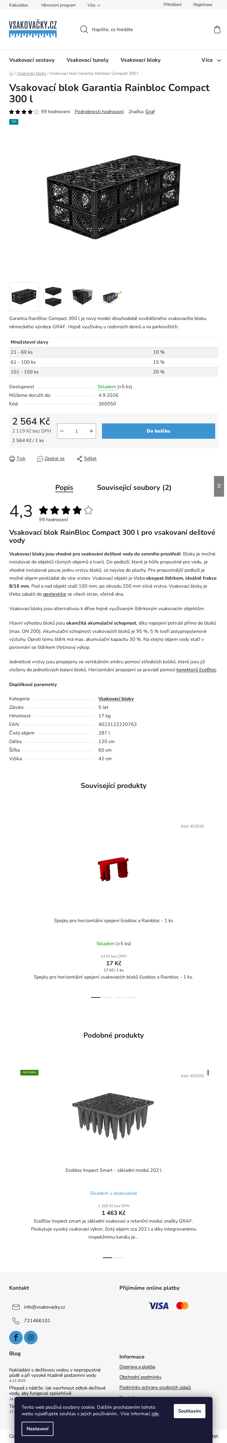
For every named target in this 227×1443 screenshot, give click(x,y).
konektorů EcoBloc (196, 670)
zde (155, 1413)
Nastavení (37, 1429)
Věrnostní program (58, 5)
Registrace (202, 4)
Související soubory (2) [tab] (134, 487)
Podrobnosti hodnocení (99, 111)
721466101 (37, 1320)
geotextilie (54, 594)
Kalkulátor (18, 5)
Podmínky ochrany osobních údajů (155, 1387)
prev (14, 907)
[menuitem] (31, 60)
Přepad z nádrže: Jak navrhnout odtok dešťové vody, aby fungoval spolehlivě (57, 1391)
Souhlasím (189, 1411)
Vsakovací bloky (116, 699)
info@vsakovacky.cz (44, 1307)
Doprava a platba (137, 1367)
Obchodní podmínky (140, 1377)
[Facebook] (16, 1337)
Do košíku (158, 431)
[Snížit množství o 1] (61, 431)
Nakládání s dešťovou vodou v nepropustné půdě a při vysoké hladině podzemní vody (55, 1373)
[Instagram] (31, 1337)
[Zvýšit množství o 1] (91, 431)
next (213, 907)
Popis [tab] (64, 487)
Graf (150, 111)
